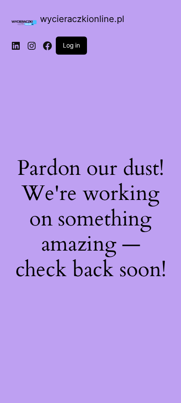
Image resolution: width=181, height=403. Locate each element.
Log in (71, 45)
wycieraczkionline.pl (82, 19)
